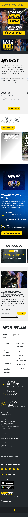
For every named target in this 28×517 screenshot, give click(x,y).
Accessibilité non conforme (8, 424)
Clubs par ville (5, 335)
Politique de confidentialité (8, 421)
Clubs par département (17, 335)
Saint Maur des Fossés (7, 364)
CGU (2, 418)
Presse (3, 430)
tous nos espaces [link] (14, 109)
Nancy (21, 351)
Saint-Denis (21, 368)
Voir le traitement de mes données (9, 316)
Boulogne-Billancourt (7, 368)
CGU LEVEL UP (5, 419)
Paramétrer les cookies (7, 423)
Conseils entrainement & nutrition (10, 426)
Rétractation (4, 431)
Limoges (21, 355)
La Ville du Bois (7, 355)
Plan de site (4, 433)
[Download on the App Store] (7, 483)
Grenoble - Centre (21, 343)
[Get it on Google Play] (7, 487)
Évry (7, 347)
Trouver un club (6, 445)
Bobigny (7, 343)
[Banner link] (13, 45)
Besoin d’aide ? (5, 412)
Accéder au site (6, 501)
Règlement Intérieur (6, 414)
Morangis (7, 372)
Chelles (7, 359)
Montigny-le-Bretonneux (21, 347)
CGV (2, 416)
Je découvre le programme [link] (11, 234)
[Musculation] (13, 91)
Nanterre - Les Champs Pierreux (21, 359)
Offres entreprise (5, 428)
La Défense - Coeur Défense (6, 351)
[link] (2, 469)
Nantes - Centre (21, 364)
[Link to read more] (11, 146)
